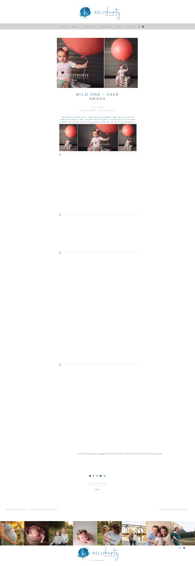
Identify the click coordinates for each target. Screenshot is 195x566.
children (91, 110)
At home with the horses (173, 509)
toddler (111, 110)
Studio (101, 110)
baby (81, 110)
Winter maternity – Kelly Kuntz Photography (32, 509)
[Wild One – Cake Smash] (97, 62)
